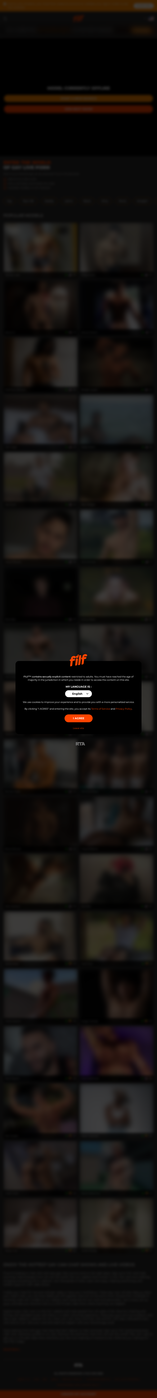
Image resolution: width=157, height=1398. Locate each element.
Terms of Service (100, 708)
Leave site (78, 728)
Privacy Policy (124, 708)
